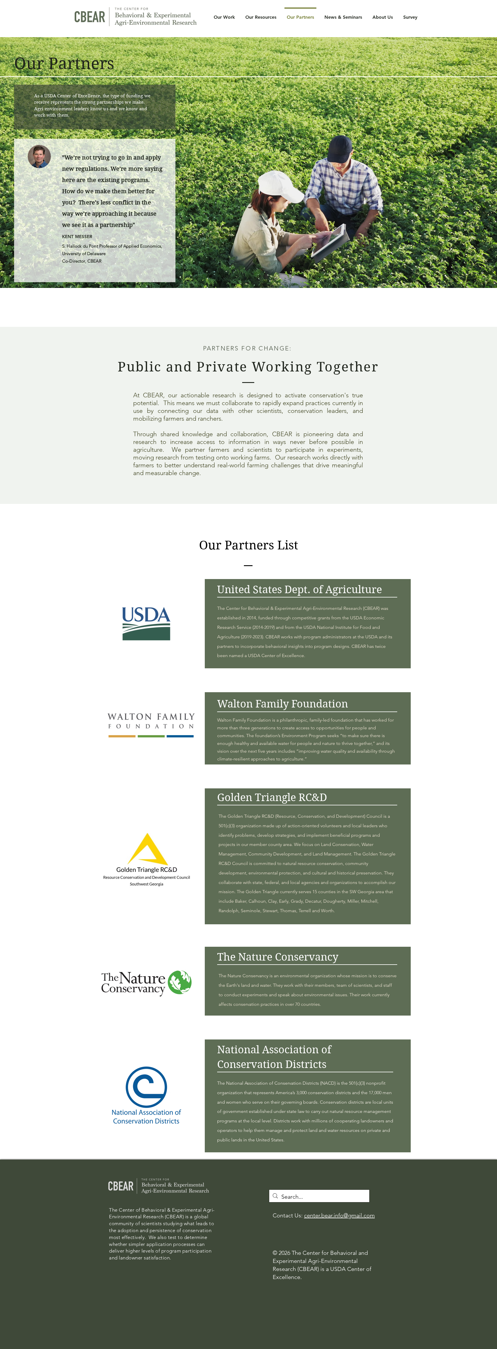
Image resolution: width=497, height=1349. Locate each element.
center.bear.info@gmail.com (339, 1215)
